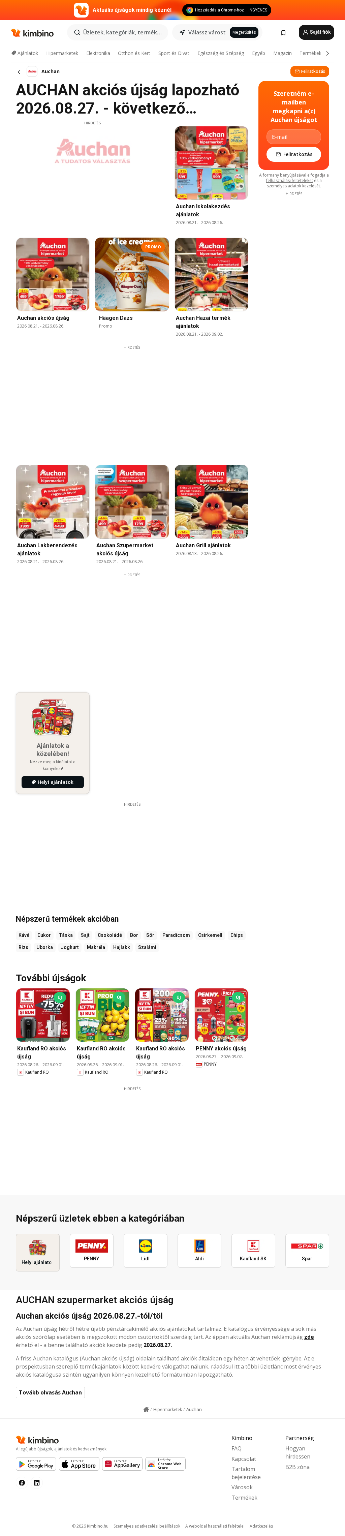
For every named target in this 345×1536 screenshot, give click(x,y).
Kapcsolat (243, 1459)
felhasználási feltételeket (289, 180)
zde (309, 1337)
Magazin (282, 53)
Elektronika (98, 53)
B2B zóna (297, 1467)
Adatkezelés (261, 1526)
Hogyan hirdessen (297, 1452)
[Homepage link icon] (146, 1409)
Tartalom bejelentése (246, 1473)
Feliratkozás (313, 71)
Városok (242, 1487)
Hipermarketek (62, 53)
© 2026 (90, 1526)
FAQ (236, 1448)
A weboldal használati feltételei (215, 1526)
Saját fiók (320, 32)
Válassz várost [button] (207, 32)
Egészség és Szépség (220, 53)
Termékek (310, 53)
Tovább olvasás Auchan (50, 1392)
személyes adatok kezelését (293, 186)
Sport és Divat (173, 53)
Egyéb (258, 53)
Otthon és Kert (134, 53)
